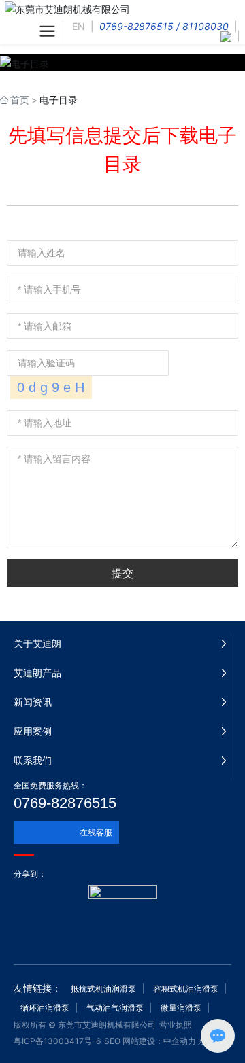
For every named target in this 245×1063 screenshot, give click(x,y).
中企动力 (179, 1041)
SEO (112, 1041)
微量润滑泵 (181, 1008)
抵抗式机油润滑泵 (103, 988)
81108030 (205, 26)
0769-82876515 (136, 26)
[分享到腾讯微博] (105, 874)
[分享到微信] (58, 874)
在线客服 (96, 832)
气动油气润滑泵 (115, 1008)
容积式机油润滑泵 (185, 988)
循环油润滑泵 (44, 1008)
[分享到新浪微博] (82, 874)
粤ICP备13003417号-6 (57, 1041)
